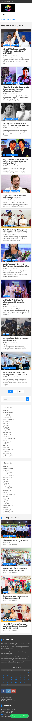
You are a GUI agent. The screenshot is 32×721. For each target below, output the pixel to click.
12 (16, 677)
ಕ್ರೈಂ (4, 82)
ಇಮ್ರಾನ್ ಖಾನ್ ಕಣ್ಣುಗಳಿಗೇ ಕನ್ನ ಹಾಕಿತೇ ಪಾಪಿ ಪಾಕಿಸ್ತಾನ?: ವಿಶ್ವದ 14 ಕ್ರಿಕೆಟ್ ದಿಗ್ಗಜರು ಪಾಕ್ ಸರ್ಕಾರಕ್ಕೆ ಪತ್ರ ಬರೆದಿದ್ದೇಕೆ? (15, 161)
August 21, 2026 (7, 572)
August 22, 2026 (7, 544)
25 (11, 682)
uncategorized (7, 413)
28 (24, 682)
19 (16, 680)
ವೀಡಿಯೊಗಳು (6, 449)
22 (28, 680)
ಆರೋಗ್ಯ (5, 415)
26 (16, 682)
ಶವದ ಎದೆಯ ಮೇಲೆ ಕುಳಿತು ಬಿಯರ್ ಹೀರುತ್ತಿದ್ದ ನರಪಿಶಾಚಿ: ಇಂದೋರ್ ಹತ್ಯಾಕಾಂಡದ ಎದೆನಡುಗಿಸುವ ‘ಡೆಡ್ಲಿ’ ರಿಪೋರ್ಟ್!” (16, 89)
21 (24, 680)
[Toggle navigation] (3, 15)
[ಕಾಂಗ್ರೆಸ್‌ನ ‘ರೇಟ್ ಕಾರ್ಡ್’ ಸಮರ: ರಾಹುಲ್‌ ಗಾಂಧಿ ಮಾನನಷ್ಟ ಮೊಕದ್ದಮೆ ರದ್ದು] (16, 184)
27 (20, 682)
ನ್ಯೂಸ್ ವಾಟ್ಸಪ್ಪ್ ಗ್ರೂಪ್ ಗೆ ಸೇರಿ (20, 716)
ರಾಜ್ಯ (18, 44)
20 (20, 680)
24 (7, 682)
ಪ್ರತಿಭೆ (10, 259)
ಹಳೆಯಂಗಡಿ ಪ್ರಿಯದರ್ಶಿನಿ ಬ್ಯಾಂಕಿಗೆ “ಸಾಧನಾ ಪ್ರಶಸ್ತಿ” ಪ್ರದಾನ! (15, 643)
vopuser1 (15, 55)
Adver (4, 410)
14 (24, 677)
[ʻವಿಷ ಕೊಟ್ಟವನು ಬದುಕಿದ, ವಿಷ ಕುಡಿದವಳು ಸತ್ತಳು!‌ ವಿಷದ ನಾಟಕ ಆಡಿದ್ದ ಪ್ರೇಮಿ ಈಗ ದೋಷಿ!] (16, 112)
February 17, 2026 (7, 55)
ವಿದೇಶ (16, 155)
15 (28, 677)
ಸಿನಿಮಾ (15, 119)
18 (11, 680)
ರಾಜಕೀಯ (13, 44)
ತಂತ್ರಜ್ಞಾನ (5, 430)
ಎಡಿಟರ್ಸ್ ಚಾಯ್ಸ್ (7, 419)
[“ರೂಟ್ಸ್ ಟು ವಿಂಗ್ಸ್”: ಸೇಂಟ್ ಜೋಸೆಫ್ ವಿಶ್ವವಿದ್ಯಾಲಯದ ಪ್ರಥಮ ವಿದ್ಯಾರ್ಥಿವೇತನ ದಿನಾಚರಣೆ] (16, 289)
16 (3, 680)
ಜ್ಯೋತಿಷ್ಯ (5, 428)
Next (20, 391)
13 (20, 677)
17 (7, 680)
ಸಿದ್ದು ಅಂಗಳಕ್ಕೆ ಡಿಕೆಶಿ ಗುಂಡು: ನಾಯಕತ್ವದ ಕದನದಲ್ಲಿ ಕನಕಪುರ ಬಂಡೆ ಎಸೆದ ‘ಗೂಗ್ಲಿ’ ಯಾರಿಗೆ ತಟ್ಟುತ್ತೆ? (14, 51)
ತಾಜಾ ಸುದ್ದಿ (5, 225)
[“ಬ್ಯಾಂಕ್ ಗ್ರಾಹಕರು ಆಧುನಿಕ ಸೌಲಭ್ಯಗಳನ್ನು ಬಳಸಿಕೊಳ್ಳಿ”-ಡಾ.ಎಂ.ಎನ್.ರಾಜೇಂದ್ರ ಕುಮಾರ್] (16, 361)
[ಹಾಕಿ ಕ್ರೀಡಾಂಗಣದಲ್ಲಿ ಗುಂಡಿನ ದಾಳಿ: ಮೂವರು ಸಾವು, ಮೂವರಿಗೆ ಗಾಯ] (16, 327)
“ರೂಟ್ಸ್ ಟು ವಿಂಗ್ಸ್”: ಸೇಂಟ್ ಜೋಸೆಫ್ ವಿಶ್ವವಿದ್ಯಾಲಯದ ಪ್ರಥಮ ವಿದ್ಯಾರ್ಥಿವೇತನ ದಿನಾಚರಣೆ (14, 302)
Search (27, 399)
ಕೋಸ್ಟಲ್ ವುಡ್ (6, 421)
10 (7, 677)
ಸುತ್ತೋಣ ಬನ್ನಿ (6, 454)
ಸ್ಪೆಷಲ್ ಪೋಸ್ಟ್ (21, 82)
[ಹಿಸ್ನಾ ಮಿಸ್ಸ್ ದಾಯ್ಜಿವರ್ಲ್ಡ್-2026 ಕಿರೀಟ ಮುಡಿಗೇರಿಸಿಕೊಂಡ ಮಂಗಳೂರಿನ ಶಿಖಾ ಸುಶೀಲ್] (16, 253)
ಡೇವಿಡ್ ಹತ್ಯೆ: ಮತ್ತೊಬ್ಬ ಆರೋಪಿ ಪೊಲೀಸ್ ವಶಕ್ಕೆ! (12, 662)
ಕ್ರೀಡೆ (4, 155)
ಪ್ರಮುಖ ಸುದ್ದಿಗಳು (6, 44)
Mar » (24, 685)
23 (3, 682)
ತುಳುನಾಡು (5, 259)
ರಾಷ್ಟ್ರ (15, 82)
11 (11, 677)
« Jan (7, 685)
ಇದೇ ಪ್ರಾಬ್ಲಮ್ (6, 417)
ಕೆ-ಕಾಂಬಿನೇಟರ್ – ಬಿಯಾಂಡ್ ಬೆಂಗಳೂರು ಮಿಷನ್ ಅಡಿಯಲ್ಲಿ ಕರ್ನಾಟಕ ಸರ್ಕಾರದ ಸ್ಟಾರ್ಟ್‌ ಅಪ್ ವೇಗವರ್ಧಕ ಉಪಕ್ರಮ (15, 626)
